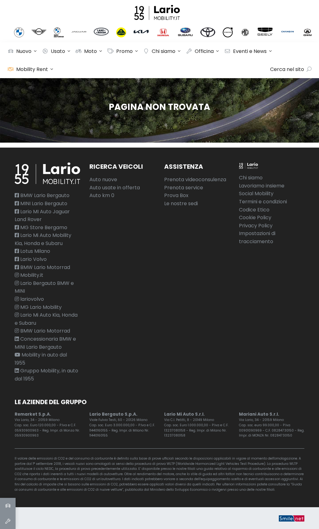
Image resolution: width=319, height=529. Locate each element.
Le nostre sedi (181, 203)
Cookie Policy (255, 217)
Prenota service (183, 187)
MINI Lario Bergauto (43, 203)
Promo (124, 51)
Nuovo (23, 51)
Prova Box (176, 195)
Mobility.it (31, 275)
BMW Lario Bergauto (44, 195)
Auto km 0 (101, 195)
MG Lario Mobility (40, 307)
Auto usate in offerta (114, 187)
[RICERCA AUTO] (8, 505)
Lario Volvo (33, 259)
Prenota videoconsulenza (195, 179)
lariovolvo (31, 299)
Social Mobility (256, 193)
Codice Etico (254, 209)
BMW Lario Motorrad (44, 267)
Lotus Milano (34, 251)
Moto (90, 51)
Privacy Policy (256, 225)
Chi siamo (163, 51)
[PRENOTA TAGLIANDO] (8, 521)
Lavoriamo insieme (261, 185)
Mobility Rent (32, 69)
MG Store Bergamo (43, 227)
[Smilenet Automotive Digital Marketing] (291, 518)
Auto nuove (103, 179)
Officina (204, 51)
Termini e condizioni (263, 201)
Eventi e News (250, 51)
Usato (58, 51)
